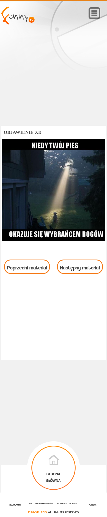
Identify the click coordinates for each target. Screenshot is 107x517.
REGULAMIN (15, 504)
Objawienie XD (23, 132)
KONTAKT (93, 504)
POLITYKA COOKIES (67, 503)
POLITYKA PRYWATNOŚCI (41, 503)
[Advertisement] (53, 82)
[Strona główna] (18, 23)
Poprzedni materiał (27, 266)
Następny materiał (80, 266)
